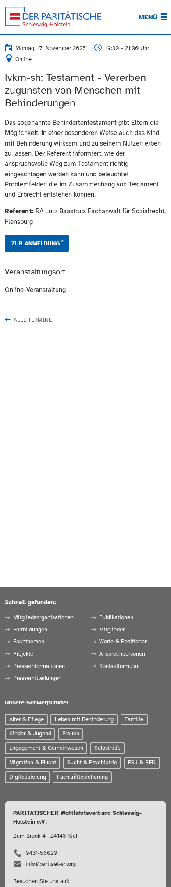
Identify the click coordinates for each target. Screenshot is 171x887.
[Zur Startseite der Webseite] (53, 17)
